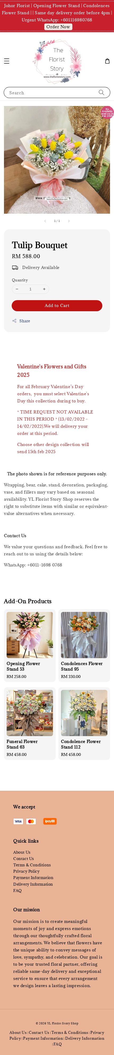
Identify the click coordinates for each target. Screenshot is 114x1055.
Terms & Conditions (32, 864)
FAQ (17, 890)
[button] (6, 61)
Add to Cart (57, 305)
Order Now (58, 26)
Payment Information (33, 877)
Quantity (20, 280)
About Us (21, 852)
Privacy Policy (26, 871)
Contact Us (23, 858)
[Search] (101, 92)
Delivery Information (33, 884)
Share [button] (24, 320)
